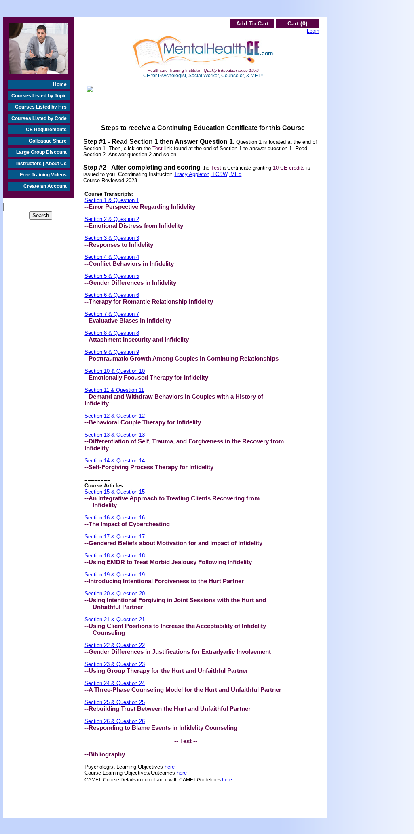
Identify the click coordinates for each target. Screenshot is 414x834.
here (170, 767)
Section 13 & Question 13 (114, 435)
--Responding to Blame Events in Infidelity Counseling (160, 727)
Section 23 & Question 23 (114, 664)
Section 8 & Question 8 (111, 333)
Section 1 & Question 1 (111, 200)
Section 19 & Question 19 (114, 574)
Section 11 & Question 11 (114, 390)
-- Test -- (185, 740)
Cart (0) (297, 23)
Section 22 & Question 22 (114, 645)
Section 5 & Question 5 (111, 276)
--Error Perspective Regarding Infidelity (139, 206)
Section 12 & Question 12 (114, 416)
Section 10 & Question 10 (114, 371)
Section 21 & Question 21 (114, 619)
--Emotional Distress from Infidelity (133, 225)
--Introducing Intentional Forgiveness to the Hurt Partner (164, 581)
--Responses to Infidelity (118, 244)
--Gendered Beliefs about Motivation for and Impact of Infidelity (173, 543)
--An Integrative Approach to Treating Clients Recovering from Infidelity (172, 501)
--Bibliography (104, 754)
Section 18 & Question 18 (114, 555)
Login (313, 31)
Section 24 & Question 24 (114, 683)
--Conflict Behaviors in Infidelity (129, 263)
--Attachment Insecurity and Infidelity (136, 339)
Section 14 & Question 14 (114, 461)
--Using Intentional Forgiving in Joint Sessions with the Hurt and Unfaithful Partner (175, 603)
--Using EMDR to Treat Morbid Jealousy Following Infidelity (168, 562)
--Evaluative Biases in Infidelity (127, 320)
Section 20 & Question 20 (114, 593)
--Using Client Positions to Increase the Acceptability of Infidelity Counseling (175, 629)
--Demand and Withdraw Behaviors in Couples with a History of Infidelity (173, 400)
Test (157, 148)
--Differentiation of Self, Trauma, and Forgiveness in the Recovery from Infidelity (184, 445)
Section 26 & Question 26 (114, 721)
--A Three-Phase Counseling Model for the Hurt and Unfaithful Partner (182, 689)
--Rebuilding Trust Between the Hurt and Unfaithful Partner (167, 708)
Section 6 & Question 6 (111, 295)
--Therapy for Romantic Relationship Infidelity (148, 301)
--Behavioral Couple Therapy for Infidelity (142, 422)
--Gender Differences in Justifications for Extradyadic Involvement (177, 651)
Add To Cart (252, 23)
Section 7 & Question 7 (111, 314)
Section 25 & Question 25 (114, 702)
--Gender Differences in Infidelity (130, 282)
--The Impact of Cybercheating (127, 524)
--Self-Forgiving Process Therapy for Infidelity (148, 467)
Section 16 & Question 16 (114, 518)
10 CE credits (289, 168)
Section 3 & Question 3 (111, 238)
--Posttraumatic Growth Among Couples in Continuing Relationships (181, 358)
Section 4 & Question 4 (111, 257)
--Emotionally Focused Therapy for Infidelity (146, 377)
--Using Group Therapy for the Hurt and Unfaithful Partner (166, 670)
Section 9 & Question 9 (111, 352)
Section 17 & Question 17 (114, 537)
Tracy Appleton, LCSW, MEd (207, 174)
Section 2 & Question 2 (111, 219)
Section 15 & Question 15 (114, 492)
